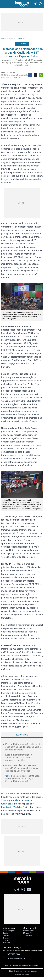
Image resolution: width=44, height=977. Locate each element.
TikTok (18, 800)
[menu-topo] (3, 3)
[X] (14, 889)
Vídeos (5, 940)
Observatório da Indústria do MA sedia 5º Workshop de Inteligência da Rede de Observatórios (21, 768)
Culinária (6, 935)
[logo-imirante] (22, 3)
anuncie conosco (22, 974)
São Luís (12, 39)
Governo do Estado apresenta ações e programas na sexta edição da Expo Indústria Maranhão (23, 779)
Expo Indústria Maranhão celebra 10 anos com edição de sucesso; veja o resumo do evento (23, 747)
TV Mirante (27, 935)
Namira (5, 933)
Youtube (17, 807)
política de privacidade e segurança (22, 971)
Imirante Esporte (9, 931)
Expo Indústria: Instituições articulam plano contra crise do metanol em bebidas (20, 757)
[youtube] (29, 889)
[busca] (40, 3)
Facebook (6, 807)
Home (3, 39)
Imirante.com (31, 793)
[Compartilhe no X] (35, 75)
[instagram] (23, 889)
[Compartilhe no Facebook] (30, 75)
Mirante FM (27, 933)
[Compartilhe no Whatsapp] (41, 75)
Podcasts (6, 943)
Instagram (8, 800)
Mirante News (28, 931)
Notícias (21, 39)
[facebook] (18, 889)
